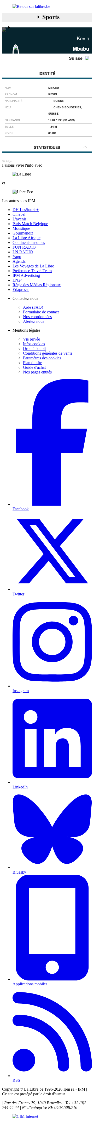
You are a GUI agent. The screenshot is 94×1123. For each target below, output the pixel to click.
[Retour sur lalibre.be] (47, 6)
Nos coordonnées (37, 316)
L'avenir (19, 219)
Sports (51, 17)
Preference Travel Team (32, 270)
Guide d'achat (34, 367)
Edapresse (21, 289)
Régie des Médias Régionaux (37, 285)
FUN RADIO (24, 247)
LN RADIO (23, 252)
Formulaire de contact (41, 312)
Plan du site (32, 362)
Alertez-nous (33, 321)
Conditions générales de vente (47, 353)
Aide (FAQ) (33, 307)
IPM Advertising (26, 275)
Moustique (21, 228)
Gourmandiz (23, 233)
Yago (17, 256)
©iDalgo (7, 161)
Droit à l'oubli (34, 348)
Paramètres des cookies (42, 358)
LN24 (17, 280)
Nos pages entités (37, 372)
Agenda (19, 261)
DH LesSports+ (26, 209)
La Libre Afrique (26, 238)
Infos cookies (34, 344)
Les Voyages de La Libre (33, 266)
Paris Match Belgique (30, 223)
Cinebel (19, 214)
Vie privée (31, 339)
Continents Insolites (29, 242)
